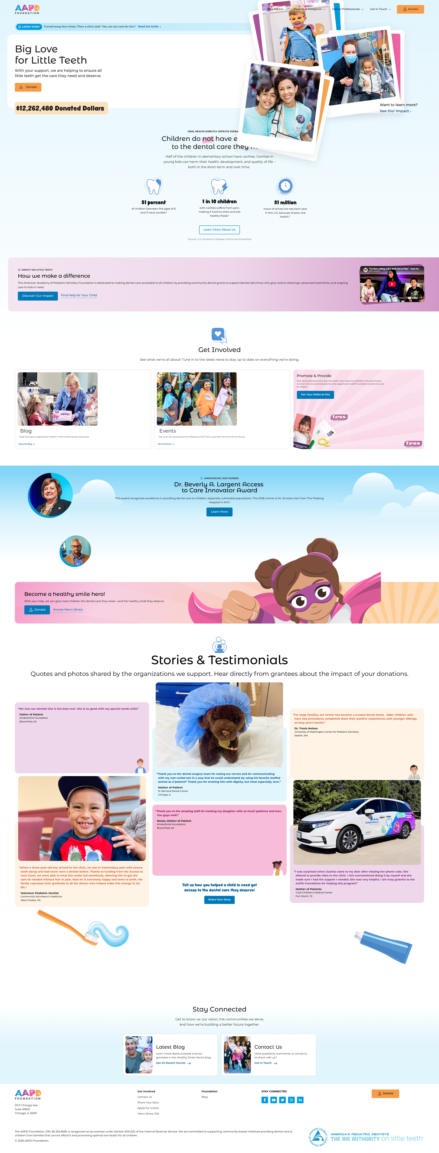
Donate (31, 87)
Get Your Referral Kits (315, 394)
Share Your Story (219, 899)
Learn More (219, 512)
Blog (205, 1096)
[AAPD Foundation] (28, 1095)
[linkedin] (300, 1100)
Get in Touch (263, 1063)
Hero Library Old (148, 1113)
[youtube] (273, 1100)
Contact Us (144, 1096)
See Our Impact (394, 111)
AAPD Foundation (27, 9)
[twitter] (282, 1100)
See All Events (164, 444)
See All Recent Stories (170, 1063)
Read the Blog (25, 444)
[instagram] (291, 1100)
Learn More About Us (220, 229)
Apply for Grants (148, 1108)
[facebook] (264, 1100)
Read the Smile (148, 26)
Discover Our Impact (37, 296)
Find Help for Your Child (79, 295)
